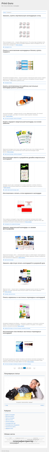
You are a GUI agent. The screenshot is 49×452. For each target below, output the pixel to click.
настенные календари (17, 328)
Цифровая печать (9, 428)
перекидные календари (26, 328)
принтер (29, 441)
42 (27, 367)
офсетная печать (12, 294)
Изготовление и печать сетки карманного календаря (22, 193)
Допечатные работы (10, 416)
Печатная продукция (10, 421)
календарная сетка (8, 47)
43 (29, 367)
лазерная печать (16, 439)
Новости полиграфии (10, 418)
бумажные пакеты (30, 438)
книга (12, 439)
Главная (4, 12)
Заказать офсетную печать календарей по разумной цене (24, 263)
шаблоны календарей (17, 118)
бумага (26, 438)
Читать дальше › (19, 44)
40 (21, 367)
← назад (6, 405)
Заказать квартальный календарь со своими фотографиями (19, 228)
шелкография (25, 443)
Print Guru (7, 3)
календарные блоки (8, 82)
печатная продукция (33, 439)
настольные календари (9, 118)
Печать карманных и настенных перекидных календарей (24, 297)
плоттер (40, 439)
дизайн (39, 438)
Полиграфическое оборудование (12, 424)
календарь (6, 294)
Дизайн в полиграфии (10, 414)
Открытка (13, 438)
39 (19, 367)
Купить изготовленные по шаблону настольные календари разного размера (20, 86)
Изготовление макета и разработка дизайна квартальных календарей (24, 158)
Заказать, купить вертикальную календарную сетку (22, 16)
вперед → (43, 405)
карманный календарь (16, 224)
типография (14, 443)
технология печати (41, 441)
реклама (35, 441)
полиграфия (19, 441)
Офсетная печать (9, 419)
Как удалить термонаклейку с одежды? (24, 402)
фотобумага (21, 443)
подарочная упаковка (8, 441)
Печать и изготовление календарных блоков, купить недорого (22, 51)
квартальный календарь (9, 154)
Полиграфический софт (11, 423)
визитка (35, 438)
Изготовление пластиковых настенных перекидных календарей (22, 332)
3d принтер (7, 438)
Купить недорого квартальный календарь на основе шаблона (22, 122)
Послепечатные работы (11, 426)
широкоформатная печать (33, 443)
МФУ (10, 438)
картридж (9, 439)
